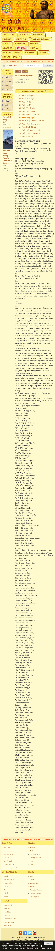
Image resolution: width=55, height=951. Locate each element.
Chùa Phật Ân (8, 905)
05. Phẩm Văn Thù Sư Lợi (28, 108)
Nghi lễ (6, 876)
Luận (31, 868)
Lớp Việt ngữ (8, 861)
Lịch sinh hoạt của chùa (11, 868)
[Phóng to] (25, 71)
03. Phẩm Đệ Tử (25, 102)
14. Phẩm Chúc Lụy (26, 136)
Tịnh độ (32, 847)
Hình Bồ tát (7, 912)
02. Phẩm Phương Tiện (27, 99)
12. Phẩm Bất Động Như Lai (29, 130)
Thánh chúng (34, 883)
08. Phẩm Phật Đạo (26, 118)
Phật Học (31, 843)
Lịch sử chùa (8, 851)
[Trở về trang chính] (21, 935)
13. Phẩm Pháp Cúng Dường (29, 133)
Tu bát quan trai (9, 864)
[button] (9, 35)
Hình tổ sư (7, 915)
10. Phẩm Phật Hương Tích (29, 124)
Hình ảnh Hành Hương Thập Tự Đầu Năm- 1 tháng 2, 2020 (7, 153)
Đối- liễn (6, 893)
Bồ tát (32, 879)
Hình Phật (7, 908)
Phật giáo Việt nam (36, 890)
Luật (31, 864)
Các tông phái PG (35, 897)
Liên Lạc (6, 857)
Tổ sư (32, 886)
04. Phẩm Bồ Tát (25, 105)
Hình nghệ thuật (9, 922)
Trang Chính (7, 843)
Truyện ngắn (8, 883)
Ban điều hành (8, 854)
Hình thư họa (8, 925)
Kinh (31, 861)
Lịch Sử (31, 872)
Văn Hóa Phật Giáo (9, 872)
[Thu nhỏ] (18, 71)
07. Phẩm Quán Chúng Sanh (29, 114)
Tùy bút (6, 886)
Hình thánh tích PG (10, 919)
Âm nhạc (6, 897)
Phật (31, 876)
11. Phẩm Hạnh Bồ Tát (27, 127)
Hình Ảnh (7, 114)
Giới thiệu (7, 847)
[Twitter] (29, 935)
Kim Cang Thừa (35, 854)
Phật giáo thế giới (35, 893)
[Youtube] (34, 935)
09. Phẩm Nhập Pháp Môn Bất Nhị (31, 121)
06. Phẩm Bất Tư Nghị (27, 111)
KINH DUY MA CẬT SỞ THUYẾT (34, 91)
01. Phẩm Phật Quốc (26, 96)
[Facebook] (25, 935)
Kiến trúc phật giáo (9, 879)
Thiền (32, 851)
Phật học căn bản (35, 857)
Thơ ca (6, 890)
